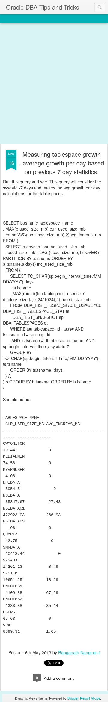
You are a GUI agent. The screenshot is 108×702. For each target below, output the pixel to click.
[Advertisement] (54, 84)
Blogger (73, 698)
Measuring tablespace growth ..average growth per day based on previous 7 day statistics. (61, 163)
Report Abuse (90, 698)
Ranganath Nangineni (79, 652)
